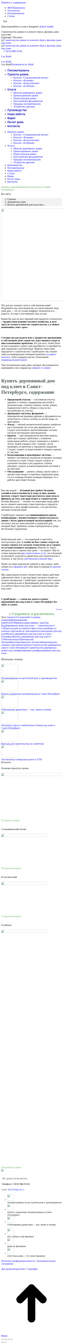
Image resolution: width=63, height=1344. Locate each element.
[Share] (5, 1339)
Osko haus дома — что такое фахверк (26, 1256)
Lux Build (6, 56)
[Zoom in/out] (11, 1339)
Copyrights (32, 1269)
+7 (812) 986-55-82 (12, 51)
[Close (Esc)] (2, 1339)
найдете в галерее (41, 368)
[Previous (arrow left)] (2, 1342)
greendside (9, 620)
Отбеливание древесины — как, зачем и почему (26, 709)
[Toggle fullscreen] (8, 1339)
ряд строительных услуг (33, 553)
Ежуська (59, 609)
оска (8, 639)
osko (20, 620)
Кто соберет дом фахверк (20, 1236)
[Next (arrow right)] (5, 1342)
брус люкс (39, 622)
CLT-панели (21, 617)
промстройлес (24, 645)
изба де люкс (24, 631)
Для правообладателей (13, 1269)
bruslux (11, 617)
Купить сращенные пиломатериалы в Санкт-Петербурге (30, 694)
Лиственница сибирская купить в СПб (21, 759)
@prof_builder (46, 26)
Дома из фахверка (16, 1246)
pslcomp (30, 622)
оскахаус (15, 639)
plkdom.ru (21, 622)
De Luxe (31, 617)
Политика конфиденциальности (18, 1261)
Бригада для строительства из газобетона (22, 743)
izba (16, 620)
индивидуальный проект (14, 360)
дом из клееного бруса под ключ (31, 628)
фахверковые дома (27, 650)
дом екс (10, 628)
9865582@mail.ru (16, 1189)
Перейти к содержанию (13, 2)
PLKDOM (11, 622)
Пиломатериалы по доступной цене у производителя (29, 678)
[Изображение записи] (9, 675)
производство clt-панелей (29, 642)
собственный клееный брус (38, 558)
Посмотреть (17, 64)
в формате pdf (20, 566)
